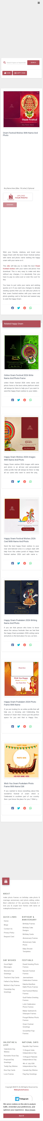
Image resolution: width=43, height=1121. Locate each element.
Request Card (9, 937)
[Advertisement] (21, 27)
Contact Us (8, 929)
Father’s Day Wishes (11, 981)
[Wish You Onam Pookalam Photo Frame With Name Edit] (21, 760)
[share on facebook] (12, 308)
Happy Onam (20, 73)
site (9, 266)
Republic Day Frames (30, 1046)
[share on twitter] (18, 308)
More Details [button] (30, 1110)
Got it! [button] (21, 1116)
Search (33, 62)
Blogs (6, 925)
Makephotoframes (21, 1090)
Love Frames (9, 1074)
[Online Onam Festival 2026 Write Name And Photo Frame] (21, 352)
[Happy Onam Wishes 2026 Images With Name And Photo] (21, 434)
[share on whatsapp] (30, 308)
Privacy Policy (9, 933)
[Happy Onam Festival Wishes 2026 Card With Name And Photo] (21, 515)
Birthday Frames (29, 924)
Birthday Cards (28, 934)
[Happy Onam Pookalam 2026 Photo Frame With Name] (21, 679)
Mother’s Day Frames (12, 985)
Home (8, 73)
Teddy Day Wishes (11, 1066)
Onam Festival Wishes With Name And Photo (20, 134)
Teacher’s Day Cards (11, 978)
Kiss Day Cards (9, 1070)
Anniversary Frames (30, 938)
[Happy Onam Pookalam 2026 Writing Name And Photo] (21, 597)
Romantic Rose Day (11, 1056)
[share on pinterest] (24, 308)
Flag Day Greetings (30, 1074)
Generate (10, 205)
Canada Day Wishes (30, 1070)
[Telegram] (21, 1099)
